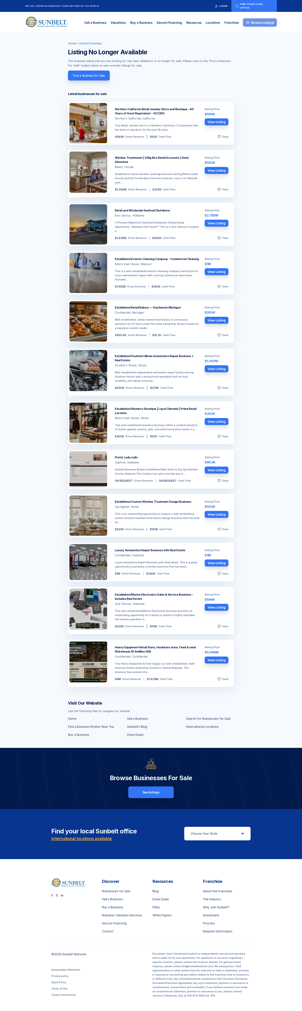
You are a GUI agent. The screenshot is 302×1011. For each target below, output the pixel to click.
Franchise (231, 22)
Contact (107, 931)
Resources (194, 22)
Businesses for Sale (116, 891)
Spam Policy (58, 982)
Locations (213, 22)
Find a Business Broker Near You (91, 726)
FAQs (156, 907)
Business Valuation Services (122, 915)
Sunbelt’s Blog (137, 726)
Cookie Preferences (63, 994)
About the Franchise (217, 891)
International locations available (81, 838)
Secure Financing (169, 22)
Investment (211, 915)
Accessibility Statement (65, 969)
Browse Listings (260, 22)
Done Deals (135, 735)
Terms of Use (59, 988)
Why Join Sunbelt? (216, 907)
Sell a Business (95, 22)
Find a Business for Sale (89, 75)
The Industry (212, 899)
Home (72, 43)
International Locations (202, 726)
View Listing (217, 122)
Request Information (217, 931)
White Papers (162, 915)
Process (209, 923)
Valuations (118, 22)
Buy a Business (141, 22)
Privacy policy (59, 976)
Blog (155, 891)
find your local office (251, 6)
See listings (151, 792)
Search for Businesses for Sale (208, 718)
